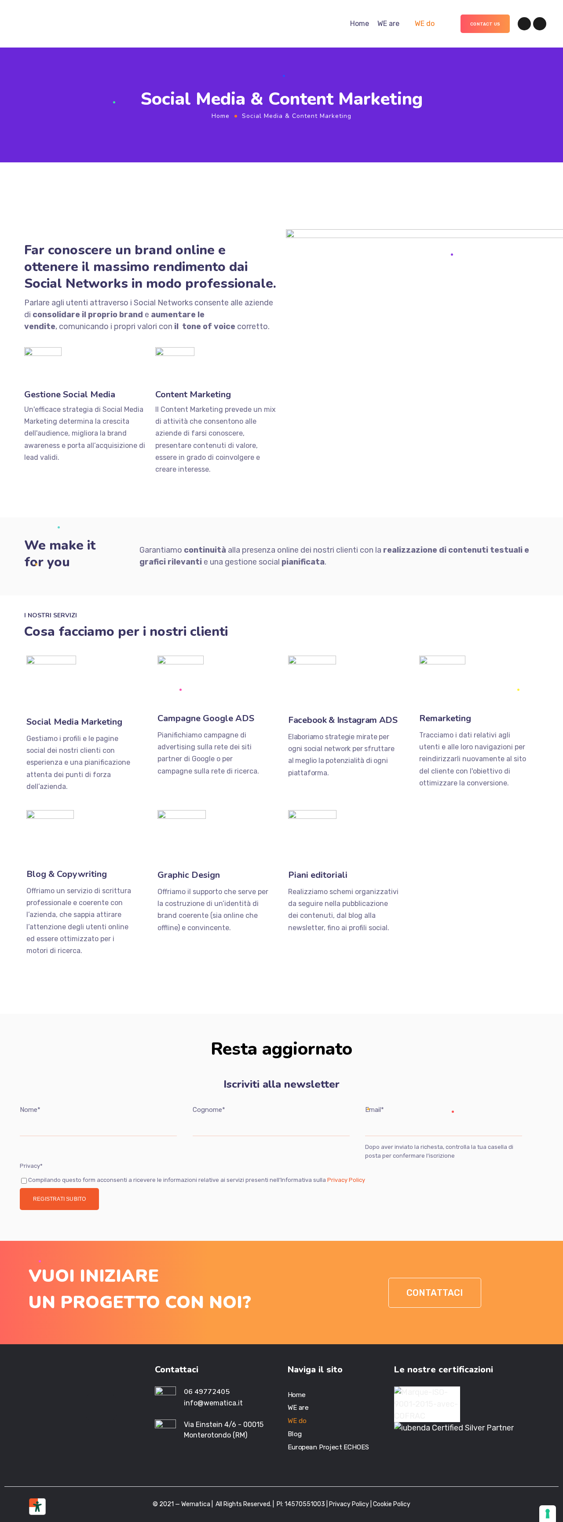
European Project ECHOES (328, 1447)
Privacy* (31, 1166)
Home (359, 23)
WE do (425, 23)
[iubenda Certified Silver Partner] (454, 1428)
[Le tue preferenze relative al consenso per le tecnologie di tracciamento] (547, 1513)
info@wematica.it (213, 1403)
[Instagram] (539, 23)
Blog (295, 1434)
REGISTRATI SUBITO (59, 1199)
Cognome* (209, 1110)
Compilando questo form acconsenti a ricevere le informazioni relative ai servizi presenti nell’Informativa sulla (196, 1180)
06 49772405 (207, 1392)
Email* (374, 1110)
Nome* (30, 1110)
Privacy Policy (345, 1180)
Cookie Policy (391, 1504)
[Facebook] (524, 23)
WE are (388, 23)
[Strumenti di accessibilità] (37, 1506)
